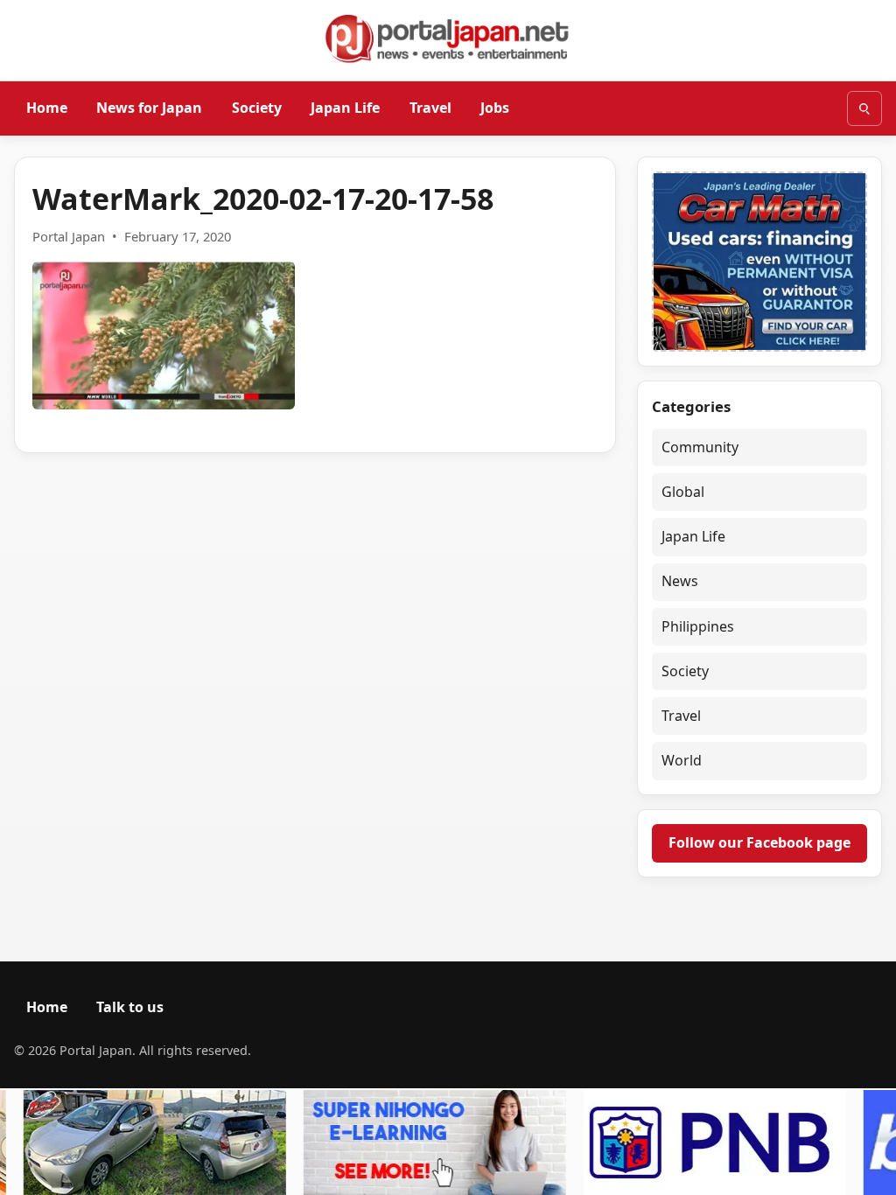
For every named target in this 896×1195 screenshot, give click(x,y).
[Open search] (864, 108)
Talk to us (130, 1007)
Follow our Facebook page (759, 842)
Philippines (698, 626)
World (682, 760)
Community (700, 447)
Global (683, 491)
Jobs (494, 107)
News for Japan (149, 107)
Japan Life (345, 107)
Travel (431, 107)
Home (46, 107)
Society (257, 107)
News (680, 581)
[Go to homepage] (448, 38)
